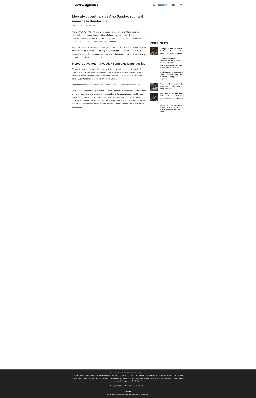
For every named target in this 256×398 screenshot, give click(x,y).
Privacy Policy (132, 373)
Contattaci (142, 386)
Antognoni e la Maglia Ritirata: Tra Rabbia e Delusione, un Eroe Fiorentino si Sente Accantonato (172, 51)
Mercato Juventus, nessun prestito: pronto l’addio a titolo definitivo (111, 85)
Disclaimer (142, 373)
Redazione (122, 373)
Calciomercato (160, 5)
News (174, 5)
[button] (181, 5)
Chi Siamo (113, 373)
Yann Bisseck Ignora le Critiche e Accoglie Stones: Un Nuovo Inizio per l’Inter (171, 86)
